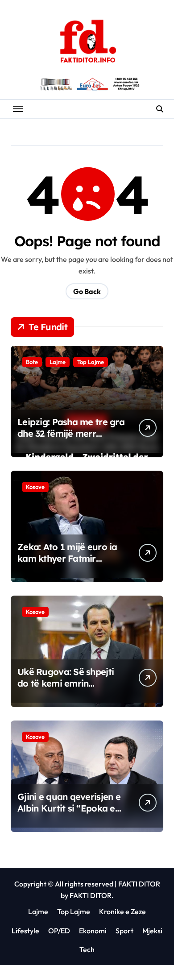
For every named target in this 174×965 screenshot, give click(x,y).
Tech (87, 949)
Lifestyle (25, 930)
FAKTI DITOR (139, 883)
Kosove (35, 486)
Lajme (58, 361)
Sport (124, 930)
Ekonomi (93, 930)
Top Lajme (90, 361)
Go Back (87, 291)
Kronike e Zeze (122, 911)
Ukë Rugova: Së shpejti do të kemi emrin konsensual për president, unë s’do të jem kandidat (71, 689)
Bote (32, 361)
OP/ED (59, 930)
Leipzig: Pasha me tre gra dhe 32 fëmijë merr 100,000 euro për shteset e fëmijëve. (70, 439)
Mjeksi (152, 930)
